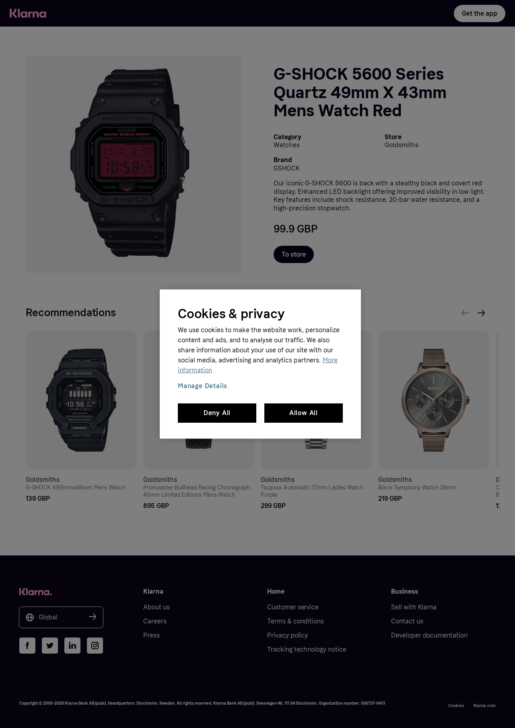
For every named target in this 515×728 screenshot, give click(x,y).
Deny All (217, 413)
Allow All (303, 413)
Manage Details (202, 386)
